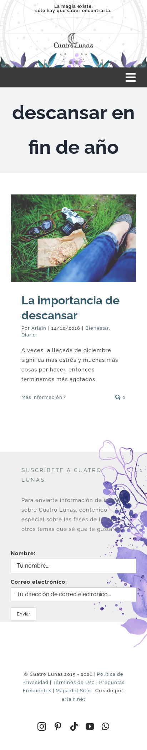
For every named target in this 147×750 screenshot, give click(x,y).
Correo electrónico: (39, 582)
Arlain (38, 328)
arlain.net (73, 699)
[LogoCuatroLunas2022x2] (73, 32)
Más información (41, 397)
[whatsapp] (106, 726)
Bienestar (97, 328)
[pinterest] (58, 726)
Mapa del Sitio (73, 690)
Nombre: (23, 553)
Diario (28, 335)
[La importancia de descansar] (73, 238)
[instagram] (41, 726)
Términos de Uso (74, 682)
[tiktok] (74, 726)
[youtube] (90, 726)
